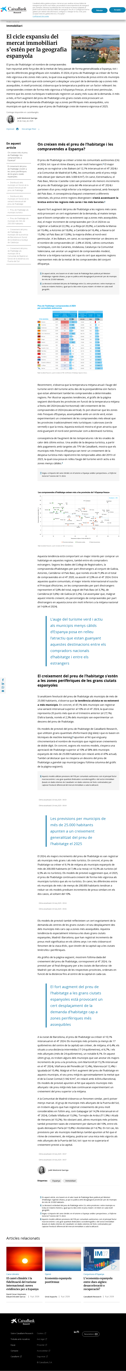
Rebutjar (99, 10)
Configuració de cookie (41, 16)
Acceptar (117, 10)
